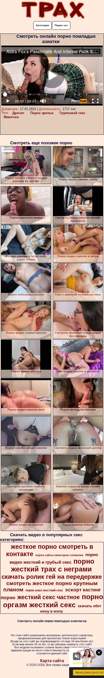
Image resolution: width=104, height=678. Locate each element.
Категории (42, 25)
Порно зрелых (42, 113)
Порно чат (61, 25)
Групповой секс (72, 113)
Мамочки (11, 117)
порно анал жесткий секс (44, 590)
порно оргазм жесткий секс (53, 601)
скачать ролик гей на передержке (52, 576)
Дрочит (18, 113)
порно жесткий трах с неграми (52, 565)
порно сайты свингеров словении (59, 555)
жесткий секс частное (48, 597)
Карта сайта (52, 661)
